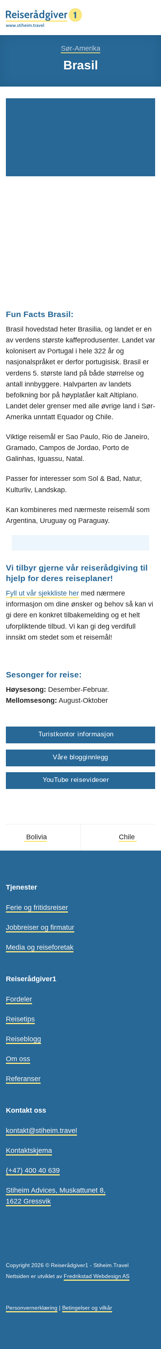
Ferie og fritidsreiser (37, 907)
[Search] (136, 17)
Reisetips (20, 1019)
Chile (128, 837)
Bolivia (35, 837)
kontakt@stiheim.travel (41, 1131)
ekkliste (55, 593)
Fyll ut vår (21, 593)
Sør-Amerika (80, 48)
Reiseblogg (23, 1039)
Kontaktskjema (29, 1150)
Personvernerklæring (31, 1308)
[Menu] (150, 17)
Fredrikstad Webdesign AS (96, 1276)
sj (39, 593)
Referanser (23, 1079)
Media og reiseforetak (39, 947)
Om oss (18, 1059)
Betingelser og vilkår (87, 1308)
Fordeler (19, 999)
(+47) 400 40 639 (33, 1170)
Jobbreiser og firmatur (40, 927)
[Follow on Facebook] (10, 1248)
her (73, 593)
